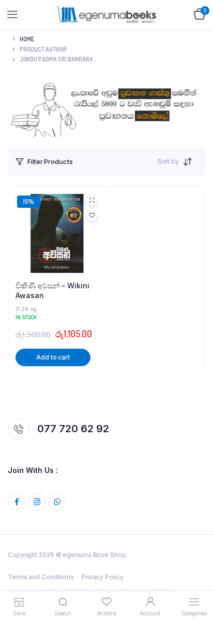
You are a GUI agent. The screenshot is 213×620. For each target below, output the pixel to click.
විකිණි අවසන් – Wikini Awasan (52, 290)
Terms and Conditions (41, 577)
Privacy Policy (103, 577)
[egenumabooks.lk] (106, 14)
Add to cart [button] (53, 357)
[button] (92, 215)
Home (27, 39)
